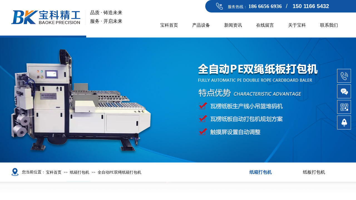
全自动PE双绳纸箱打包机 (119, 172)
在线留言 (265, 25)
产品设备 (201, 25)
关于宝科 (297, 25)
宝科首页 (169, 25)
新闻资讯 (233, 25)
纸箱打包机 (79, 172)
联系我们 (329, 25)
